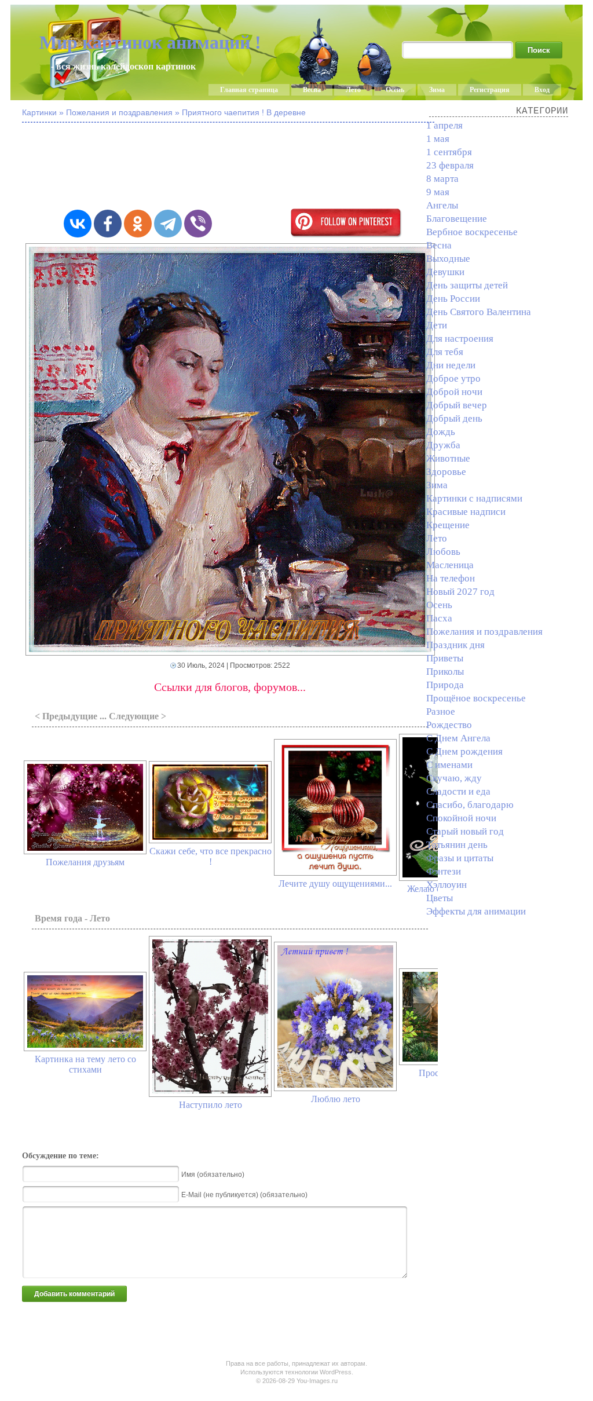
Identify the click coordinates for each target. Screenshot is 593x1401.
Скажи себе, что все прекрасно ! (210, 856)
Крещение (448, 525)
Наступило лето (210, 1105)
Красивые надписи (466, 511)
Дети (436, 325)
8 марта (442, 178)
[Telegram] (168, 223)
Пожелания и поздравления (484, 631)
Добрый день (454, 418)
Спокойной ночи (461, 818)
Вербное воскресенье (472, 231)
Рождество (449, 724)
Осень (395, 90)
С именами (449, 764)
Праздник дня (455, 644)
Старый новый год (465, 831)
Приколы (445, 671)
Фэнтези (443, 871)
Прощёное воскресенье (476, 698)
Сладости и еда (458, 791)
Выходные (448, 258)
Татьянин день (457, 844)
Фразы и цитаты (459, 858)
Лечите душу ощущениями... (335, 883)
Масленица (450, 564)
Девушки (445, 271)
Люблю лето (335, 1099)
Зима (437, 90)
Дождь (440, 431)
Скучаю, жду (454, 778)
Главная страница (249, 90)
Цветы (439, 897)
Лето (353, 90)
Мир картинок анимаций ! (150, 42)
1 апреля (444, 125)
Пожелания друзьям (85, 862)
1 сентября (449, 152)
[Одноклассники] (138, 223)
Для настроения (459, 338)
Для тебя (444, 351)
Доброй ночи (454, 391)
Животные (448, 458)
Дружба (443, 445)
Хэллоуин (446, 884)
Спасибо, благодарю (470, 804)
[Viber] (198, 223)
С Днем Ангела (458, 738)
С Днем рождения (464, 751)
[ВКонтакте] (77, 223)
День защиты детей (467, 285)
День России (453, 298)
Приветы (444, 658)
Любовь (443, 551)
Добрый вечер (456, 405)
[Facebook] (108, 223)
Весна (312, 90)
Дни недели (450, 365)
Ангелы (442, 205)
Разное (440, 711)
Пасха (439, 618)
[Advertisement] (306, 167)
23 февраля (450, 165)
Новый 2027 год (460, 591)
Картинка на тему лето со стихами (85, 1064)
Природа (445, 684)
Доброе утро (453, 378)
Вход (542, 90)
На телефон (450, 578)
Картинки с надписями (474, 498)
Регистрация (490, 90)
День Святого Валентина (478, 311)
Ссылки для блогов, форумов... (230, 687)
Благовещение (456, 218)
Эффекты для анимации (476, 911)
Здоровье (446, 471)
